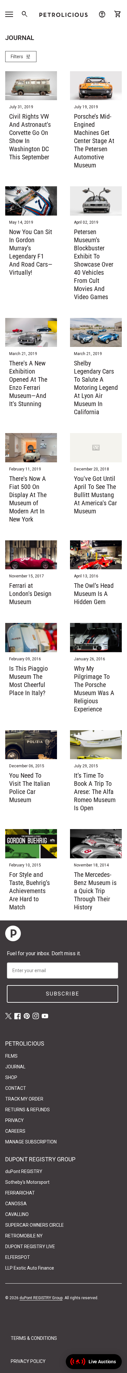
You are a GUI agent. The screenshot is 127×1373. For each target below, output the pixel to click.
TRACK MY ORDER (24, 1099)
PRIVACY (14, 1120)
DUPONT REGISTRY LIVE (30, 1246)
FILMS (11, 1056)
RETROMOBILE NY (24, 1235)
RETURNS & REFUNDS (27, 1109)
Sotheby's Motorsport (27, 1182)
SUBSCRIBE (62, 994)
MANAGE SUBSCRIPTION (31, 1141)
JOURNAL (15, 1066)
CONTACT (15, 1088)
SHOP (11, 1077)
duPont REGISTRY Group (41, 1298)
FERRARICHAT (20, 1192)
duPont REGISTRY (23, 1171)
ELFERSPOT (17, 1257)
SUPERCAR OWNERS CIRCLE (34, 1225)
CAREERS (15, 1131)
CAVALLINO (17, 1214)
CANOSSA (16, 1203)
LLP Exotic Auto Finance (29, 1268)
